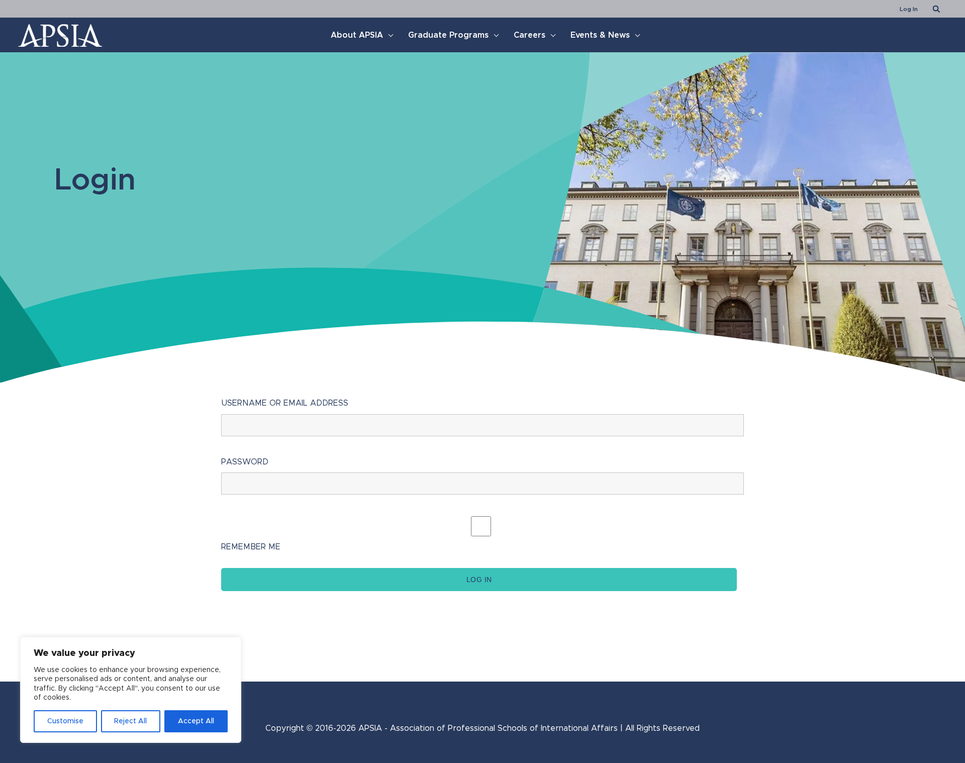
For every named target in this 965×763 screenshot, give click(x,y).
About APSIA (357, 35)
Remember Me (250, 547)
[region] (130, 690)
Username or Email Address (284, 403)
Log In (909, 9)
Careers (529, 35)
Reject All (130, 721)
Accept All (196, 721)
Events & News (600, 35)
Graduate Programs (448, 35)
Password (244, 462)
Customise (65, 721)
